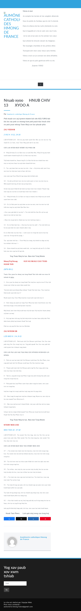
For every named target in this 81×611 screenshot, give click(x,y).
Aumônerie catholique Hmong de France (21, 114)
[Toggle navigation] (40, 84)
